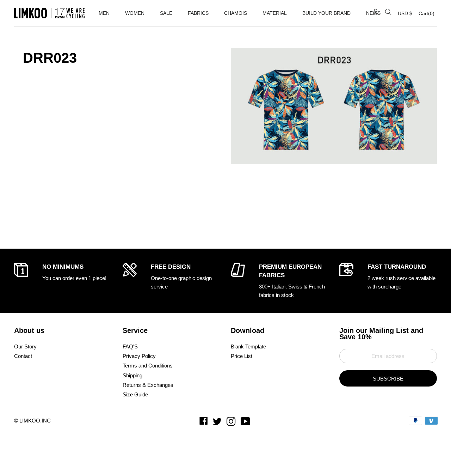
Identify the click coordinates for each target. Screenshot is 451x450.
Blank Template (248, 346)
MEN (104, 13)
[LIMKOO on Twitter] (218, 423)
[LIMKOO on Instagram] (232, 423)
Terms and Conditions (148, 366)
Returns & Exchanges (148, 385)
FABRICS (198, 13)
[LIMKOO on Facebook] (204, 423)
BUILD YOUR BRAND (326, 13)
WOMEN (134, 13)
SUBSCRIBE (388, 379)
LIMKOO (29, 421)
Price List (241, 356)
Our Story (25, 346)
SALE (166, 13)
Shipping (132, 375)
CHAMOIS (235, 13)
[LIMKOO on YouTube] (246, 423)
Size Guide (135, 394)
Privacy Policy (139, 356)
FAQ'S (130, 346)
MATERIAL (274, 13)
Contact (23, 356)
